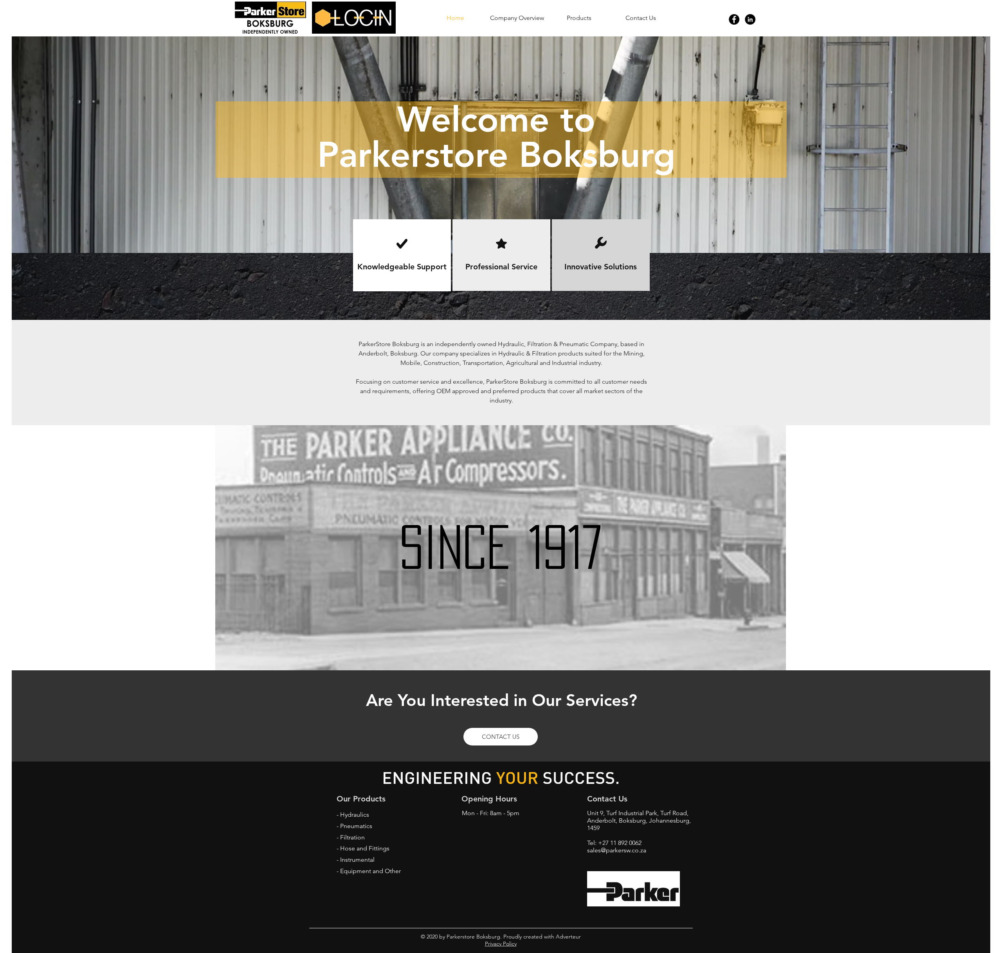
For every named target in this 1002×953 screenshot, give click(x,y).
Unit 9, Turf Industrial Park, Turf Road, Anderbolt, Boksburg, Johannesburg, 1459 (639, 820)
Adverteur (567, 936)
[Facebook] (734, 19)
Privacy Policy (501, 943)
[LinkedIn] (750, 19)
